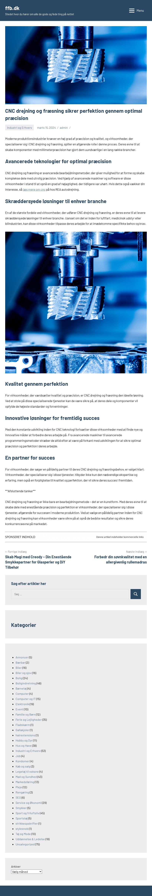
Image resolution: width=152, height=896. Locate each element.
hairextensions (25, 735)
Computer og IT (26, 699)
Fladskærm (23, 724)
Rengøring (22, 792)
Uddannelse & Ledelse (30, 839)
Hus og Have (24, 745)
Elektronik (22, 704)
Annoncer (22, 657)
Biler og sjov (24, 673)
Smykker (21, 808)
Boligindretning (26, 683)
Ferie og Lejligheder (29, 719)
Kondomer (22, 761)
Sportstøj (22, 818)
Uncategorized (25, 844)
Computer (22, 693)
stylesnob (22, 828)
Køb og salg (23, 766)
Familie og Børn (25, 714)
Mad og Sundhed (26, 776)
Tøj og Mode (23, 834)
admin (64, 127)
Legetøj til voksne (27, 771)
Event (19, 709)
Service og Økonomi (28, 802)
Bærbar (20, 662)
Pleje (19, 787)
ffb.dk (12, 8)
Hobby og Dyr (24, 740)
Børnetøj (21, 688)
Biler (19, 667)
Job (18, 756)
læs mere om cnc (34, 189)
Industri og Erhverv (19, 127)
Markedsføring (25, 782)
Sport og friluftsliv (27, 813)
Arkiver (16, 866)
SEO (18, 797)
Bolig (19, 678)
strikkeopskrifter (27, 823)
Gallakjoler (22, 730)
